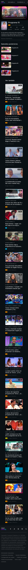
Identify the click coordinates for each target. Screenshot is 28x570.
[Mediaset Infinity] (3, 2)
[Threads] (18, 529)
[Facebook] (10, 529)
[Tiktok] (14, 529)
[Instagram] (22, 529)
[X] (26, 529)
